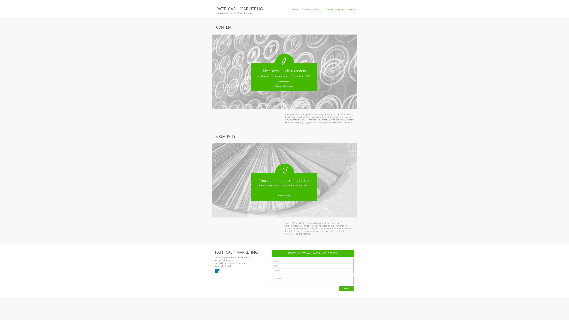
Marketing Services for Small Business (234, 13)
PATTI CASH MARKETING (239, 9)
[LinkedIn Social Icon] (217, 271)
